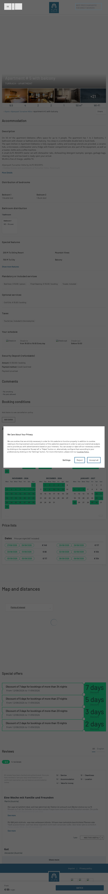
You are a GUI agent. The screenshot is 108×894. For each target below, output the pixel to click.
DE (8, 6)
